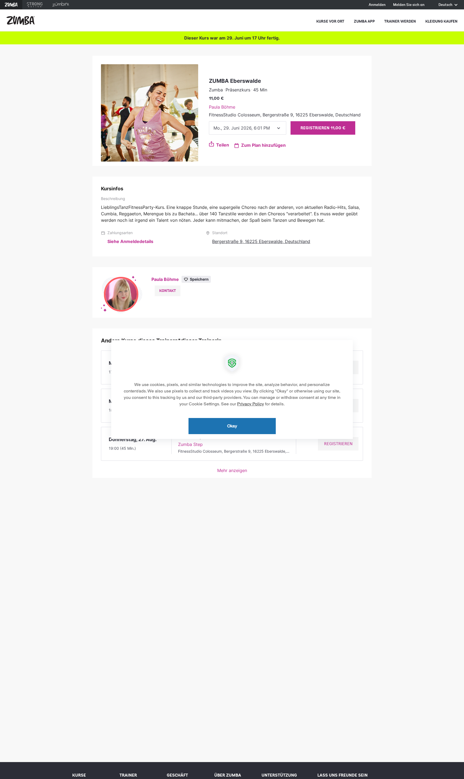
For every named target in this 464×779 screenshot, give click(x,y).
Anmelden (377, 5)
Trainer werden (400, 21)
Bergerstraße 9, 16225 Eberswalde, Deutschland (261, 241)
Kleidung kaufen (441, 21)
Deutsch (445, 5)
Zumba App (364, 21)
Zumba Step (190, 444)
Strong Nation (34, 4)
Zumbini (60, 4)
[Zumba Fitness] (20, 20)
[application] (232, 389)
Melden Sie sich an (409, 5)
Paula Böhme (222, 107)
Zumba (11, 4)
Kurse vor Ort (330, 21)
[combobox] (247, 128)
